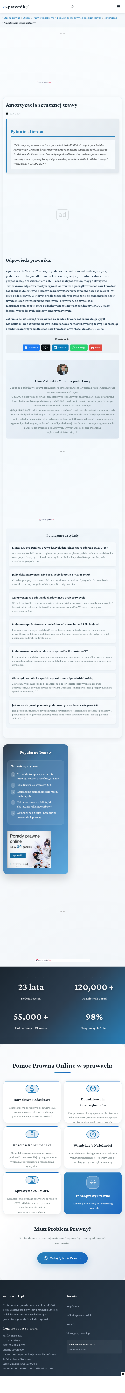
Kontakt (71, 1324)
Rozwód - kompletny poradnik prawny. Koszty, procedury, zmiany (38, 776)
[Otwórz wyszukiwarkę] (72, 6)
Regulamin (73, 1306)
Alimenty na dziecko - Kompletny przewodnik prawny (36, 815)
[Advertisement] (62, 58)
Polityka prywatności (79, 1315)
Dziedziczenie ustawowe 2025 (34, 784)
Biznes (26, 17)
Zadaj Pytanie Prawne (65, 1258)
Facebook (33, 347)
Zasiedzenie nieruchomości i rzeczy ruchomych (37, 794)
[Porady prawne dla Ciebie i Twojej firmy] (29, 867)
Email (97, 347)
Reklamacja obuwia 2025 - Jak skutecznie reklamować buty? (34, 804)
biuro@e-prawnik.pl (78, 1333)
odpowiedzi (110, 17)
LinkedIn (62, 347)
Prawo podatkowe (44, 17)
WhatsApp (81, 347)
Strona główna (12, 17)
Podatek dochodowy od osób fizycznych (79, 17)
